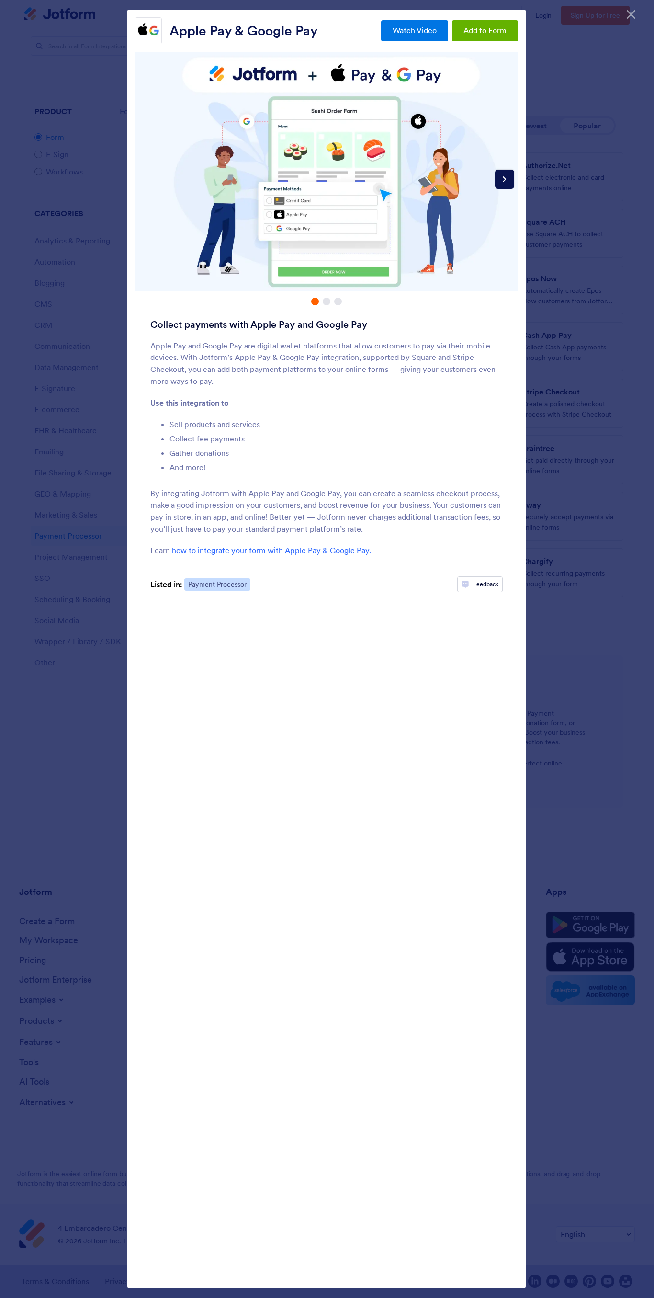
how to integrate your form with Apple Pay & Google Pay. (271, 550)
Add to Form (485, 30)
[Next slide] (504, 179)
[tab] (315, 301)
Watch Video (415, 30)
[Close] (631, 14)
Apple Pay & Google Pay (243, 30)
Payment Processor (217, 584)
